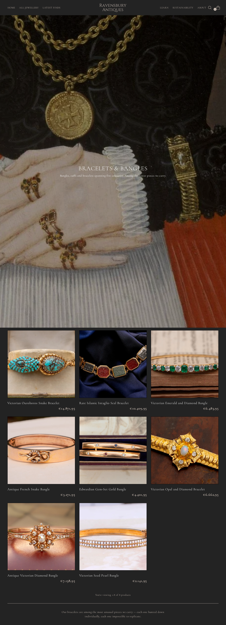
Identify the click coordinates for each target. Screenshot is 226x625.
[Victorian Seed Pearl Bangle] (113, 536)
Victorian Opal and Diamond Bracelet (178, 489)
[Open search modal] (209, 7)
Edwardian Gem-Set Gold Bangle (102, 489)
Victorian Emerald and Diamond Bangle (179, 403)
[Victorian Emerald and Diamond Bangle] (184, 364)
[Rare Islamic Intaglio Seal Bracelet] (113, 364)
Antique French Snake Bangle (28, 489)
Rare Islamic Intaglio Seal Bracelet (104, 403)
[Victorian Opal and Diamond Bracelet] (184, 450)
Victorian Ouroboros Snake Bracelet (33, 403)
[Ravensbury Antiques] (113, 7)
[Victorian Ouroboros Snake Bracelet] (41, 364)
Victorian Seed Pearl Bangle (99, 576)
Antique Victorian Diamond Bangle (32, 576)
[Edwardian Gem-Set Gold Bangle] (113, 450)
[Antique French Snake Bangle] (41, 450)
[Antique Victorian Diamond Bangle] (41, 536)
